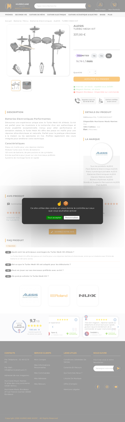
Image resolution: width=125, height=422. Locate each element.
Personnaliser (71, 217)
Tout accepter (54, 217)
